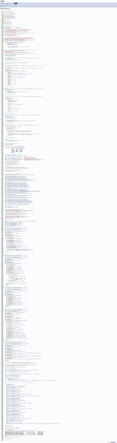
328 (2, 206)
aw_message (9, 134)
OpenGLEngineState (12, 60)
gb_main (14, 372)
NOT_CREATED (19, 60)
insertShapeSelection (11, 221)
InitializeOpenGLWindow (10, 127)
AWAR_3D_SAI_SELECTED (13, 367)
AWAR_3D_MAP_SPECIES (12, 199)
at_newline (10, 422)
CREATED (18, 140)
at (8, 402)
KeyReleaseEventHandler (12, 65)
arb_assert (8, 378)
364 (2, 227)
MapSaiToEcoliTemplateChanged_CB (25, 197)
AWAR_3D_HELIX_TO (11, 191)
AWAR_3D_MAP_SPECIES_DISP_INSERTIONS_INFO (16, 202)
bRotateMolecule (19, 91)
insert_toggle (9, 223)
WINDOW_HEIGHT (35, 370)
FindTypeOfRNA (22, 276)
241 (2, 154)
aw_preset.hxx (9, 22)
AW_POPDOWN (12, 262)
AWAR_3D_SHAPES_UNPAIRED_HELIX (14, 186)
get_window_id (31, 373)
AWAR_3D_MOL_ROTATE (17, 42)
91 (2, 65)
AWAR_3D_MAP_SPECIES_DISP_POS (14, 200)
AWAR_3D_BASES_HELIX (12, 184)
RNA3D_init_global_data (9, 368)
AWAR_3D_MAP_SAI (16, 326)
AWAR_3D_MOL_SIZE (18, 303)
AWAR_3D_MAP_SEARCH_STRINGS (18, 324)
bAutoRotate (12, 43)
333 (2, 209)
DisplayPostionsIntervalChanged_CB (29, 179)
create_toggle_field (10, 222)
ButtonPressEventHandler (12, 96)
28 (2, 28)
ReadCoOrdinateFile (15, 158)
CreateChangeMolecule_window (15, 341)
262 (2, 167)
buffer (8, 68)
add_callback (19, 176)
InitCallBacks (10, 206)
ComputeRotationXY (9, 121)
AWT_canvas (15, 373)
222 (2, 143)
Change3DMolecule (11, 167)
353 (2, 221)
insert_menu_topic (13, 380)
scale (11, 108)
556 (2, 341)
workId (18, 28)
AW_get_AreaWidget (18, 430)
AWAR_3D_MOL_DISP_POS (12, 178)
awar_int (8, 367)
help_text (9, 398)
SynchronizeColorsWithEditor (13, 146)
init (7, 370)
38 (2, 34)
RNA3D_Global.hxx (10, 15)
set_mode (15, 104)
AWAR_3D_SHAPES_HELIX (12, 186)
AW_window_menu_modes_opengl (13, 369)
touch (17, 163)
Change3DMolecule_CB (11, 154)
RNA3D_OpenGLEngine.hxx (11, 16)
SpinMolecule (11, 34)
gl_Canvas (12, 104)
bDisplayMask (12, 77)
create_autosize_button (12, 423)
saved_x (11, 101)
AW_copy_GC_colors (8, 148)
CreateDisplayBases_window (14, 227)
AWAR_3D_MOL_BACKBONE (12, 176)
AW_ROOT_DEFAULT (22, 367)
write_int (23, 168)
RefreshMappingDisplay (11, 209)
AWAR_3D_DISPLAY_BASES (12, 182)
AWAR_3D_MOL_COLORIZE (12, 177)
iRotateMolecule (13, 73)
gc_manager (37, 395)
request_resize (14, 375)
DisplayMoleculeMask (11, 170)
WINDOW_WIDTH (30, 370)
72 (2, 54)
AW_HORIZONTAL (20, 222)
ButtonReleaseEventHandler (12, 88)
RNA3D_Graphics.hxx (10, 15)
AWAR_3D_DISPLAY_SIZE (12, 183)
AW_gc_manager (24, 362)
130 (2, 88)
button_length (10, 387)
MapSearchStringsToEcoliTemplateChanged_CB (12, 214)
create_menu (9, 377)
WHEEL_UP (9, 107)
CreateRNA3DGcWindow (13, 362)
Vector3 (12, 217)
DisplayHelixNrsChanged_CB (31, 191)
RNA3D (1, 6)
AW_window (19, 146)
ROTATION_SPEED (10, 34)
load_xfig (8, 257)
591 (2, 362)
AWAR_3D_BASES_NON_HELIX (13, 185)
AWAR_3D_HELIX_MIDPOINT (13, 190)
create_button (10, 388)
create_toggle (10, 418)
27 (2, 27)
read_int (22, 42)
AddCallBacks (10, 174)
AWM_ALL (17, 377)
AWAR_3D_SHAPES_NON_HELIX (13, 187)
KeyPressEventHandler (31, 432)
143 (2, 96)
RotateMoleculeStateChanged (9, 55)
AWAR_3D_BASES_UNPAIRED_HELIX (18, 241)
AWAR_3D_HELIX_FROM (12, 163)
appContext (18, 27)
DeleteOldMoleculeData (16, 157)
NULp (27, 46)
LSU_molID (13, 156)
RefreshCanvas (10, 143)
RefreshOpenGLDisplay (8, 35)
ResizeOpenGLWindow (31, 431)
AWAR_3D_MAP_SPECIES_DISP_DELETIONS (19, 334)
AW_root (20, 54)
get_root (14, 148)
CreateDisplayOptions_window (16, 411)
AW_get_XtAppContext (13, 427)
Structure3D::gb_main (8, 372)
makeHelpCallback (13, 231)
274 (2, 174)
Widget (17, 65)
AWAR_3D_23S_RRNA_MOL (23, 156)
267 (2, 170)
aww (28, 430)
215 (2, 139)
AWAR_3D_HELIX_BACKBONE (13, 189)
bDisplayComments (13, 75)
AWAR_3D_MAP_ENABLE (12, 195)
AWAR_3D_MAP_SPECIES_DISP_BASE (18, 332)
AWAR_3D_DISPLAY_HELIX (12, 189)
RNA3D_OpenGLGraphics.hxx (11, 17)
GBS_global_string (15, 134)
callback (9, 390)
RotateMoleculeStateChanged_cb (13, 54)
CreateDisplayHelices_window (16, 405)
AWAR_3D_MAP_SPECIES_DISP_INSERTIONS (15, 202)
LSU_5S (12, 279)
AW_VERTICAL (25, 246)
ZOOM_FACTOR (16, 108)
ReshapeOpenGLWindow (8, 62)
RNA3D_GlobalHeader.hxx (11, 12)
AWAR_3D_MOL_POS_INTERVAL (13, 179)
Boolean (7, 34)
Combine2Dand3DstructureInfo (17, 159)
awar (12, 42)
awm (8, 439)
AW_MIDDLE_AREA (32, 430)
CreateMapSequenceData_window (16, 414)
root (20, 211)
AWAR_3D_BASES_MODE (12, 183)
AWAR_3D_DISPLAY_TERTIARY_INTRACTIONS (15, 193)
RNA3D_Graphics (7, 371)
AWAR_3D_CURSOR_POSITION (13, 180)
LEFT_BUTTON (10, 91)
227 (2, 146)
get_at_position (11, 392)
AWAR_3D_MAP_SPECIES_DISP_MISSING (14, 201)
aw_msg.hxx (9, 23)
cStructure (9, 156)
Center (11, 79)
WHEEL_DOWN (10, 110)
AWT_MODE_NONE (20, 104)
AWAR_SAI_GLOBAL (11, 197)
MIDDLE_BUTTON (10, 92)
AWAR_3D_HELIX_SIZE (12, 192)
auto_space (10, 384)
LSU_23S (12, 278)
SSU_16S (12, 278)
